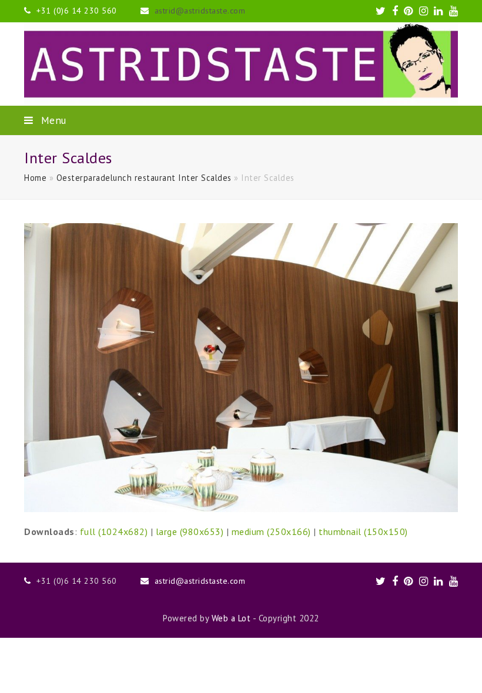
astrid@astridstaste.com (200, 10)
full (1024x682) (114, 531)
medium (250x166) (271, 531)
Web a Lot (231, 618)
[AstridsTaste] (241, 64)
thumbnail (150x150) (363, 531)
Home (35, 177)
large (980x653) (190, 531)
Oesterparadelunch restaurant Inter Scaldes (144, 177)
